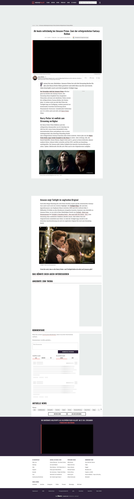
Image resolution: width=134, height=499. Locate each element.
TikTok (57, 484)
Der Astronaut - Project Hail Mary (57, 472)
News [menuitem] (57, 2)
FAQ (33, 467)
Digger (86, 467)
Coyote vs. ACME (89, 472)
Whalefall (87, 477)
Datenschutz (51, 491)
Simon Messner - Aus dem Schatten (58, 462)
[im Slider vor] (101, 409)
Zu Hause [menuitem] (73, 2)
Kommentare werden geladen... (42, 340)
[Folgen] (45, 77)
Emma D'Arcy (71, 472)
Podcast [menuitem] (63, 2)
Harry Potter (65, 111)
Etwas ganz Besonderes (55, 469)
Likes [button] (73, 357)
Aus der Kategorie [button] (76, 414)
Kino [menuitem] (68, 2)
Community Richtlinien (37, 477)
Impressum (35, 491)
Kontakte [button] (43, 357)
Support (34, 469)
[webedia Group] (67, 496)
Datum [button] (61, 357)
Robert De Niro (71, 464)
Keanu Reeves (71, 467)
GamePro (90, 491)
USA (34, 409)
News (37, 25)
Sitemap (34, 464)
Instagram (49, 484)
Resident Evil (88, 469)
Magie (94, 409)
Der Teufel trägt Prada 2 (55, 477)
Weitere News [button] (57, 414)
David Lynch (70, 474)
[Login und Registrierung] (100, 2)
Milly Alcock (70, 462)
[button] (92, 78)
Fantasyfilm (50, 409)
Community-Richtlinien (49, 334)
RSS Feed (79, 484)
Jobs (73, 491)
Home (33, 25)
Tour (33, 474)
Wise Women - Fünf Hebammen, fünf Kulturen (58, 467)
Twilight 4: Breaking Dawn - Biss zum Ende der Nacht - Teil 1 (70, 214)
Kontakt (34, 472)
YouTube (42, 484)
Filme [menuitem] (48, 2)
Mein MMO (99, 491)
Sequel (63, 409)
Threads (64, 484)
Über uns (34, 462)
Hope (86, 464)
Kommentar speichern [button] (68, 352)
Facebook (34, 484)
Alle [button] (36, 357)
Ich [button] (51, 357)
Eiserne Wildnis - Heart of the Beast (93, 474)
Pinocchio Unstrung (67, 423)
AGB (43, 491)
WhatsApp (71, 484)
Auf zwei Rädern (54, 464)
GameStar (81, 491)
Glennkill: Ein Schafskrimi (56, 474)
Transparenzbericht (63, 491)
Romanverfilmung (78, 409)
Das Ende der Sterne (90, 462)
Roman (69, 409)
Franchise (57, 409)
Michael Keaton (71, 469)
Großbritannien (41, 409)
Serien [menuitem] (53, 2)
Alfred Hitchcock (71, 477)
